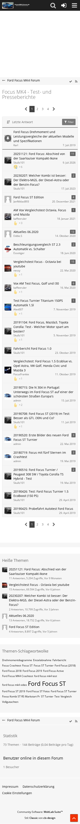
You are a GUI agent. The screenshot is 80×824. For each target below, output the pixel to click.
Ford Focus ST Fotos (38, 691)
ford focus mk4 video (14, 685)
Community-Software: (40, 812)
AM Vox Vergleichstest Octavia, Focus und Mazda (39, 212)
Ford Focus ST (47, 683)
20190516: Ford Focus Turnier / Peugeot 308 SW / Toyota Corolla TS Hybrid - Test (38, 474)
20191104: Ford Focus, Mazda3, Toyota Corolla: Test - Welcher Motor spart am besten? (41, 326)
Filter (70, 122)
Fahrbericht (59, 660)
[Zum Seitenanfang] (74, 818)
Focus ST (27, 665)
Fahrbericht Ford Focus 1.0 (32, 348)
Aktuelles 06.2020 (25, 232)
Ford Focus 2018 (12, 671)
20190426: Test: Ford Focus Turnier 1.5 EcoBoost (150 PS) (40, 493)
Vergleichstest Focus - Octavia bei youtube (37, 264)
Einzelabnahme (42, 660)
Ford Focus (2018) (65, 665)
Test (57, 696)
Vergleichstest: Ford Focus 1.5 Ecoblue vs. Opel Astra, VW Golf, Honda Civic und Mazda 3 (43, 365)
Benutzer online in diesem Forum (33, 758)
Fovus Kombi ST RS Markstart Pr (21, 696)
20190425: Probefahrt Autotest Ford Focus (43, 509)
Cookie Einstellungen (17, 793)
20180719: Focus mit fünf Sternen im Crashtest (39, 454)
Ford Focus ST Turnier (64, 691)
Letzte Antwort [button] (22, 122)
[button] (53, 5)
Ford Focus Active (53, 671)
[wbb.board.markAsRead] (70, 81)
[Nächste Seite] (54, 109)
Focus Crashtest (11, 665)
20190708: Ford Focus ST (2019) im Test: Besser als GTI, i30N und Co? (41, 416)
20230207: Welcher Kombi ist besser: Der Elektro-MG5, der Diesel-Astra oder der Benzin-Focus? (41, 179)
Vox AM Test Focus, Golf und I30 (36, 283)
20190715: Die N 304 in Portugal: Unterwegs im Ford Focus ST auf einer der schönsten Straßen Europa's (43, 391)
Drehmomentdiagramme (17, 660)
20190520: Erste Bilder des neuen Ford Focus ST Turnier (41, 437)
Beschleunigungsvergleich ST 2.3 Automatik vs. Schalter (36, 246)
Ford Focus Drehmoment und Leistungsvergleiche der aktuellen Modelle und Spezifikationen (43, 136)
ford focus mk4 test (45, 676)
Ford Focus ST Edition (28, 197)
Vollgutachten (10, 702)
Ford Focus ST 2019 (13, 691)
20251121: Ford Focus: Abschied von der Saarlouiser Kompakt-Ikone (39, 156)
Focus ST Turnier (44, 665)
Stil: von (40, 818)
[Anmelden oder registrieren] (64, 5)
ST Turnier (47, 696)
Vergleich (66, 696)
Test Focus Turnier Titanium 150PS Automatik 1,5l (38, 303)
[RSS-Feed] (76, 81)
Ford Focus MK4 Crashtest (17, 676)
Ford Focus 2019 (32, 671)
